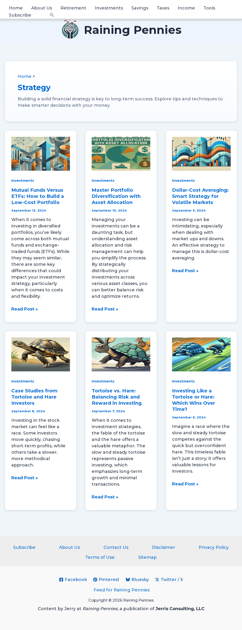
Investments (109, 8)
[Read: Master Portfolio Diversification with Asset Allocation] (121, 150)
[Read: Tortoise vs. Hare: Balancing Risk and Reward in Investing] (121, 351)
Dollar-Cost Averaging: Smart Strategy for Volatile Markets (200, 196)
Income (186, 8)
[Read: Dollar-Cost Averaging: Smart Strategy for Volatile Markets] (201, 150)
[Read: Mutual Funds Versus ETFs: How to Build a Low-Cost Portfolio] (40, 150)
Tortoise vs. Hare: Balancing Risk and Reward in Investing (117, 397)
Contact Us (116, 547)
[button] (52, 15)
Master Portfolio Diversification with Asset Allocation (116, 196)
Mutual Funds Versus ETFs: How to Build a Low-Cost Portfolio (37, 196)
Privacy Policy (214, 547)
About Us (41, 8)
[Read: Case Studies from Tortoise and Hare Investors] (40, 351)
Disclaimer (163, 547)
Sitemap (147, 557)
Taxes (163, 8)
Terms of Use (100, 557)
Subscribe (20, 15)
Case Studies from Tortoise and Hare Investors (34, 397)
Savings (139, 8)
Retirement (73, 8)
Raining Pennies (133, 30)
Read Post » (24, 309)
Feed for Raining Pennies (122, 590)
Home (16, 8)
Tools (209, 8)
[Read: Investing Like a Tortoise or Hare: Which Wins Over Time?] (201, 351)
